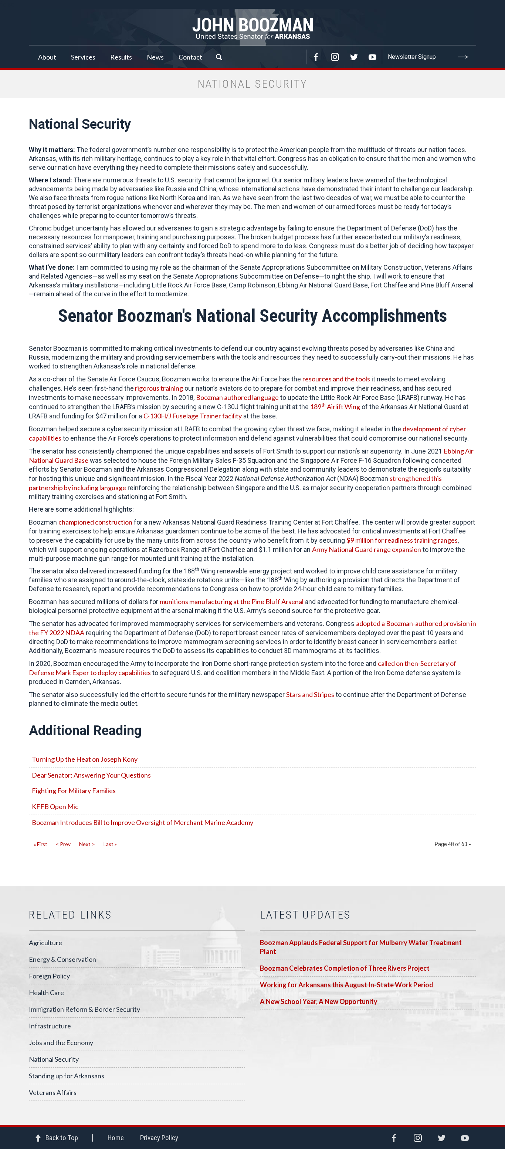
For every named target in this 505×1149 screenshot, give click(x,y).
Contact (190, 57)
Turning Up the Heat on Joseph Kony (85, 759)
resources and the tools (336, 379)
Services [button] (83, 57)
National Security (54, 1059)
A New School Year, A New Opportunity (318, 1001)
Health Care (46, 992)
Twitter (354, 57)
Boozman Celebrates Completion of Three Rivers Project (345, 968)
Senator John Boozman (252, 27)
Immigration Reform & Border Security (84, 1009)
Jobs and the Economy (61, 1042)
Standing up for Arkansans (66, 1076)
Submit (463, 57)
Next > (87, 844)
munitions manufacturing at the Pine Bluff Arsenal (232, 601)
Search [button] (219, 57)
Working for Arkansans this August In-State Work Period (346, 985)
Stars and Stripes (310, 694)
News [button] (155, 57)
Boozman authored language (237, 397)
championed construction (95, 522)
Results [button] (121, 57)
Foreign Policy (49, 976)
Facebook (316, 57)
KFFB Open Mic (55, 806)
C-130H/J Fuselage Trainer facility (192, 416)
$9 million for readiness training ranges (402, 540)
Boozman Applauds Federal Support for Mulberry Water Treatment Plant (361, 947)
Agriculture (45, 943)
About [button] (47, 57)
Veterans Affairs (53, 1092)
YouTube (372, 57)
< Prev (63, 844)
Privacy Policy (159, 1137)
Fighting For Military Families (74, 790)
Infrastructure (50, 1026)
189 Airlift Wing (335, 406)
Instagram (335, 57)
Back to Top (61, 1137)
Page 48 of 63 (451, 844)
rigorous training (158, 388)
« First (40, 844)
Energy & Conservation (62, 959)
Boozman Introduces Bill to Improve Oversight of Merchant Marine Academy (142, 822)
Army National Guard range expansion (366, 549)
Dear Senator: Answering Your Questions (91, 775)
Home (116, 1137)
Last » (110, 844)
